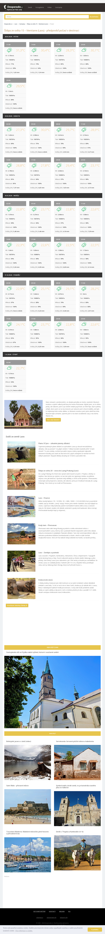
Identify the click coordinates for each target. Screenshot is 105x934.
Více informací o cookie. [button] (24, 931)
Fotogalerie (40, 7)
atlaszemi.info (63, 917)
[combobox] (47, 16)
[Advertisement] (52, 628)
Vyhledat (94, 17)
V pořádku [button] (94, 929)
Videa (49, 7)
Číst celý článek (52, 420)
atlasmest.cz (39, 917)
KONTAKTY (52, 911)
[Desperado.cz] (13, 6)
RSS (69, 911)
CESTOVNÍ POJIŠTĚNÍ (39, 911)
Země (30, 7)
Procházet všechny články (16, 605)
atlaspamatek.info (51, 917)
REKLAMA (62, 911)
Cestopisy (58, 7)
